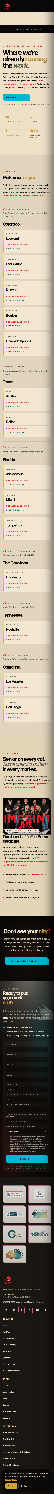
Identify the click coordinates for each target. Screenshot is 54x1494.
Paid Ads (6, 1332)
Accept (11, 1486)
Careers (6, 1418)
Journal (6, 1405)
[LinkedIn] (14, 1310)
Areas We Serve (9, 1411)
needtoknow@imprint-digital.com (30, 1302)
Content (6, 1358)
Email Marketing (9, 1345)
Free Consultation (10, 1432)
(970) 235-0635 (9, 1302)
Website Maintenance (12, 1371)
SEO (5, 1325)
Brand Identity (9, 1364)
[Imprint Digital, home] (7, 6)
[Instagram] (6, 1310)
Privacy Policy (9, 1458)
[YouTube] (37, 1310)
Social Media (8, 1338)
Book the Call (8, 1439)
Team (5, 1398)
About (5, 1385)
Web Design (8, 1351)
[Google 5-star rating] (14, 1194)
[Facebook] (21, 1310)
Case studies (8, 1392)
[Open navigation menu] (47, 6)
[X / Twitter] (29, 1310)
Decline (24, 1486)
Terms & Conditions (11, 1465)
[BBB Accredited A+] (14, 1214)
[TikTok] (45, 1310)
